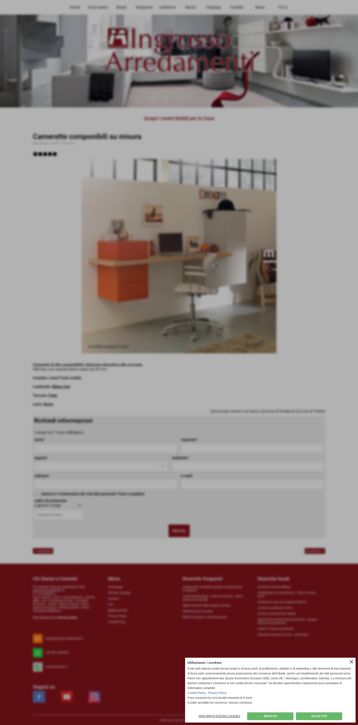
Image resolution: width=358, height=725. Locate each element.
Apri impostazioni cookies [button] (219, 716)
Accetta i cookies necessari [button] (270, 716)
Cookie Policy (197, 693)
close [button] (351, 662)
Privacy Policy (217, 693)
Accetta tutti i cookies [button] (319, 716)
